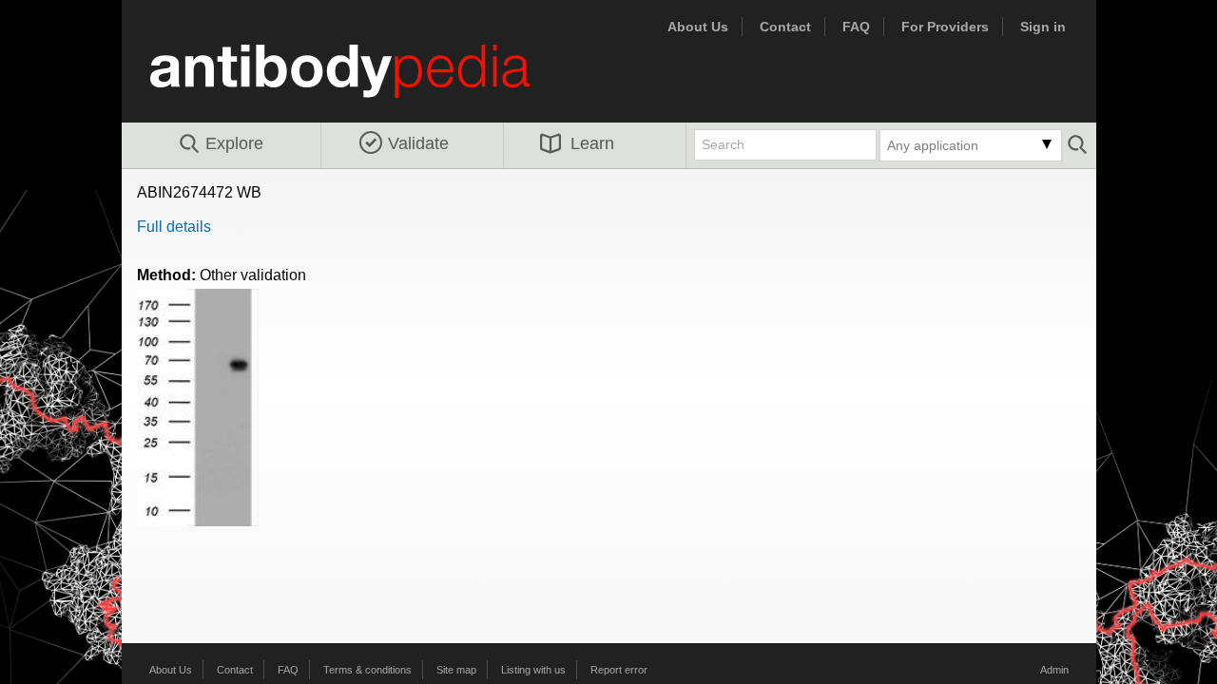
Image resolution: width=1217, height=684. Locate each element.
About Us (697, 26)
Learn (592, 143)
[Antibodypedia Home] (359, 82)
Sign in (1043, 26)
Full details (174, 226)
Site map (456, 669)
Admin (1054, 669)
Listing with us (533, 669)
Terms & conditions (367, 669)
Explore (234, 143)
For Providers (945, 26)
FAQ (856, 26)
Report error (618, 669)
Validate (418, 143)
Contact (785, 26)
